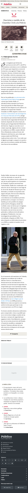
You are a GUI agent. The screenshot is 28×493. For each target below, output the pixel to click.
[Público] (11, 4)
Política (2, 7)
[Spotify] (5, 463)
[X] (12, 460)
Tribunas (19, 10)
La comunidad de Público (9, 450)
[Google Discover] (5, 460)
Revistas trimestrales (6, 473)
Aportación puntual (8, 446)
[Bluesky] (15, 460)
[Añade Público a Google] (2, 460)
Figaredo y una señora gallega (13, 408)
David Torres (8, 410)
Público (6, 436)
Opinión (8, 7)
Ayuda (4, 452)
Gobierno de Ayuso (10, 1)
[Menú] (1, 4)
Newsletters (6, 444)
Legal (2, 477)
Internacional (21, 7)
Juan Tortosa (8, 418)
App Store (21, 487)
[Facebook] (9, 460)
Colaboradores (5, 475)
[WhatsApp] (9, 463)
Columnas (13, 10)
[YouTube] (22, 460)
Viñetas (25, 10)
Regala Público (6, 448)
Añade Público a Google (20, 53)
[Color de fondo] (21, 47)
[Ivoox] (12, 463)
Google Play (8, 487)
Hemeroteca (5, 10)
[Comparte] (6, 47)
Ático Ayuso (17, 1)
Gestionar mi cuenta (8, 442)
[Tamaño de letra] (16, 47)
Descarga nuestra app (6, 483)
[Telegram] (2, 463)
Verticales (3, 471)
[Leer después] (11, 47)
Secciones (3, 469)
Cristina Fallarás (9, 427)
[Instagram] (18, 460)
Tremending (14, 7)
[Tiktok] (25, 460)
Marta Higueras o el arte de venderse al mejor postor (12, 416)
